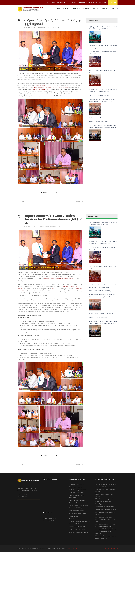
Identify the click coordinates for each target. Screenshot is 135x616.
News (54, 227)
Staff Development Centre (76, 510)
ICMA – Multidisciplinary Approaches (105, 509)
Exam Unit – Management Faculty (79, 503)
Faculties (75, 9)
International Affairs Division (77, 526)
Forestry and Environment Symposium (106, 484)
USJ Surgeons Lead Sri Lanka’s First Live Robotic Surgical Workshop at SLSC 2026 (103, 28)
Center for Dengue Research (77, 490)
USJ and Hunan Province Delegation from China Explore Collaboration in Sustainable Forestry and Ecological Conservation (103, 127)
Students (86, 9)
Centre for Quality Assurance (77, 519)
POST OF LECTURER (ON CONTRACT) (100, 95)
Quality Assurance (61, 2)
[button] (39, 113)
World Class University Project (78, 513)
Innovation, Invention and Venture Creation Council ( (58, 278)
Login (68, 2)
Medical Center (97, 2)
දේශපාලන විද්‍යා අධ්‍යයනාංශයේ (40, 89)
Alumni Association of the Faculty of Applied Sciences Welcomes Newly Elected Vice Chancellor (102, 100)
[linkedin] (108, 548)
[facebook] (105, 548)
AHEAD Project (73, 516)
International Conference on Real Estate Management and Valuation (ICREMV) (105, 489)
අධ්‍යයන (47, 27)
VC (55, 27)
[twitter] (111, 548)
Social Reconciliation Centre (77, 529)
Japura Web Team (72, 548)
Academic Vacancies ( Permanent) (98, 122)
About (48, 2)
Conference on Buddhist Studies (104, 506)
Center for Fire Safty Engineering (78, 532)
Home (58, 9)
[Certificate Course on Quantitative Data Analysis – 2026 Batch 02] (95, 61)
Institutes (41, 27)
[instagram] (117, 548)
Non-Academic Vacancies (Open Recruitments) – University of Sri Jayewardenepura (103, 90)
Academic (41, 227)
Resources (89, 2)
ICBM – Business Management (104, 499)
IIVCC (52, 289)
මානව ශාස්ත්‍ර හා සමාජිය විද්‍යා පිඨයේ (46, 85)
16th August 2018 (29, 27)
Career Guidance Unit (75, 487)
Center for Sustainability (76, 492)
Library (104, 2)
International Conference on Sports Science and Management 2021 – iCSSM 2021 (105, 531)
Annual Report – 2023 (49, 518)
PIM (113, 9)
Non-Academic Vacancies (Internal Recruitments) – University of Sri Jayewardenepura (103, 47)
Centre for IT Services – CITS (77, 484)
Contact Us (112, 2)
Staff (94, 9)
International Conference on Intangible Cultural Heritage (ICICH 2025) (105, 519)
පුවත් (51, 27)
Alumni (53, 2)
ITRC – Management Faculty (77, 500)
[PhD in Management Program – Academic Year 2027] (95, 80)
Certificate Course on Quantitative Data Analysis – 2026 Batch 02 (103, 53)
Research (104, 9)
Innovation (74, 2)
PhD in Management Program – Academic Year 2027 (102, 71)
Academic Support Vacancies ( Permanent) (101, 118)
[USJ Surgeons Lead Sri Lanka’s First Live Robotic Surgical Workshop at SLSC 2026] (95, 37)
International (81, 2)
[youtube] (114, 548)
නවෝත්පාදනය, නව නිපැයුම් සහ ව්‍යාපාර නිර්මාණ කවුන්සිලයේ (51, 87)
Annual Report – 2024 (49, 521)
